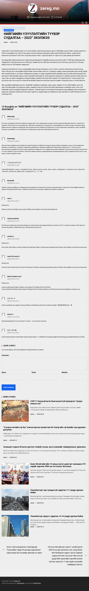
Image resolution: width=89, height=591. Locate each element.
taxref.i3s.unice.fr (13, 256)
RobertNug (11, 138)
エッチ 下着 (38, 171)
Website (65, 372)
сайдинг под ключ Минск (15, 151)
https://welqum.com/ (14, 276)
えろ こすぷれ (12, 330)
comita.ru (10, 236)
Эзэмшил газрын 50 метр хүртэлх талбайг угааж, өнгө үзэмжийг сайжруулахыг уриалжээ (44, 447)
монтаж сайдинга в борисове (16, 127)
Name (4, 372)
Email (34, 372)
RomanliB (10, 180)
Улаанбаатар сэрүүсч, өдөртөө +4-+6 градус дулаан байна (56, 516)
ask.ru (9, 198)
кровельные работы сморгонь (54, 189)
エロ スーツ (11, 298)
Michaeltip (11, 116)
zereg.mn (49, 8)
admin (6, 42)
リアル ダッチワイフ (14, 162)
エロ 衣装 (39, 337)
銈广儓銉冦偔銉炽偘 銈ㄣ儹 (63, 305)
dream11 (10, 314)
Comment (6, 355)
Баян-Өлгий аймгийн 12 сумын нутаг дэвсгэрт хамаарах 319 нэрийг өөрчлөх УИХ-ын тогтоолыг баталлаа (58, 465)
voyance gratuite (13, 218)
